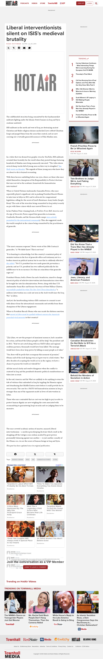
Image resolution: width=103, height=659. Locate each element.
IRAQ (27, 459)
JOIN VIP (81, 3)
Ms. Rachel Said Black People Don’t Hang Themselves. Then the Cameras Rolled (39, 619)
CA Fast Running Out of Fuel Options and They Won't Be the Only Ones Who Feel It (86, 82)
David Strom (75, 252)
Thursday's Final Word (84, 74)
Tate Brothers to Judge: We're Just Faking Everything (82, 181)
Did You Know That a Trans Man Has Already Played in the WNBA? (85, 108)
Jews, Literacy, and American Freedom (80, 278)
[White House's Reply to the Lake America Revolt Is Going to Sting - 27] (63, 602)
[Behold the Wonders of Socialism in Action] (83, 364)
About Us (16, 646)
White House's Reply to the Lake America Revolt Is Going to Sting (63, 617)
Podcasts (24, 3)
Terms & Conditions (51, 646)
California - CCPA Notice (82, 646)
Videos (34, 3)
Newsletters (35, 646)
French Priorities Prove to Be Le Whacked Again (83, 147)
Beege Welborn (76, 151)
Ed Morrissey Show (25, 646)
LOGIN (89, 3)
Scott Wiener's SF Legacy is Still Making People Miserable (86, 100)
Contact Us (70, 646)
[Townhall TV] (54, 3)
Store (42, 3)
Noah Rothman (13, 44)
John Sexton (75, 187)
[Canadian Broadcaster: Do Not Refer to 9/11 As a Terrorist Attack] (83, 330)
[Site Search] (96, 3)
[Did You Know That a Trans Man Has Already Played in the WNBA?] (83, 233)
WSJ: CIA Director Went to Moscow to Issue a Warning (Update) (85, 91)
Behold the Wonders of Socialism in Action (82, 376)
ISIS (33, 459)
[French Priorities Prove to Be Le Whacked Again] (83, 135)
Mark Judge (74, 283)
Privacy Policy (62, 646)
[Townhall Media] (12, 654)
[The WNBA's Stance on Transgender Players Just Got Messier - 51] (15, 602)
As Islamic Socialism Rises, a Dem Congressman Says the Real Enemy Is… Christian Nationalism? (87, 620)
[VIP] (64, 3)
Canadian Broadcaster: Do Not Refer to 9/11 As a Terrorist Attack (83, 343)
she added (10, 263)
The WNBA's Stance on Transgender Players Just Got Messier (14, 617)
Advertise (42, 646)
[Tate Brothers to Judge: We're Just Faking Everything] (83, 168)
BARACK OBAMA (17, 459)
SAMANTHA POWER (43, 459)
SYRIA (55, 459)
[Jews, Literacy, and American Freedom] (83, 266)
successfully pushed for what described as (31, 289)
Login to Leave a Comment (35, 567)
